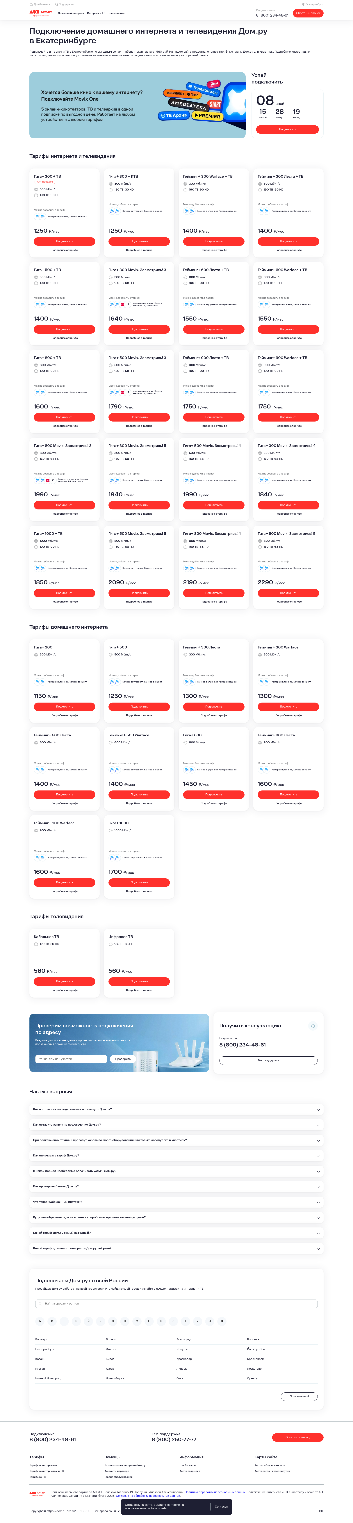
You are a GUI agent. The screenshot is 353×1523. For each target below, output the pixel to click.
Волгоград (183, 1339)
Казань (40, 1359)
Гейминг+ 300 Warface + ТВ (208, 176)
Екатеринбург (315, 4)
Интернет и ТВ (96, 13)
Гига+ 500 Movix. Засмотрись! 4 (212, 446)
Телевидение (116, 13)
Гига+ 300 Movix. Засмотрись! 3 (137, 270)
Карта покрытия (189, 1471)
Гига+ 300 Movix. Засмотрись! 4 (286, 446)
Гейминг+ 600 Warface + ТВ (282, 270)
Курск (110, 1369)
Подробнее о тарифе (64, 250)
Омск (180, 1378)
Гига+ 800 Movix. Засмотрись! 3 (63, 446)
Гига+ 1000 (118, 823)
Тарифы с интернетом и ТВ (46, 1471)
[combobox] (71, 1059)
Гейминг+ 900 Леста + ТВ (206, 358)
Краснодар (184, 1359)
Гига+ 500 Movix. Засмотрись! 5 (137, 534)
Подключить (287, 129)
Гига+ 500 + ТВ (47, 270)
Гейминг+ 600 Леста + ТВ (206, 270)
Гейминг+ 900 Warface (54, 823)
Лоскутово (254, 1369)
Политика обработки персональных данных (215, 1492)
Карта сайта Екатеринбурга (272, 1471)
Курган (40, 1369)
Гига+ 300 (43, 647)
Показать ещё (299, 1396)
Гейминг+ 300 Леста (201, 647)
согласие (173, 1505)
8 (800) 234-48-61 (272, 15)
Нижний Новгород (47, 1378)
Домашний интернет (71, 13)
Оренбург (254, 1378)
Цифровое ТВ (120, 937)
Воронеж (253, 1339)
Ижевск (111, 1349)
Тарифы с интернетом (43, 1465)
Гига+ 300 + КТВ (123, 176)
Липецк (181, 1369)
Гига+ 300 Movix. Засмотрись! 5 (137, 446)
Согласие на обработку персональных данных (148, 1496)
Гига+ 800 (192, 735)
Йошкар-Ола (256, 1349)
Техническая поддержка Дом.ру (125, 1465)
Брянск (111, 1339)
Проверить (123, 1059)
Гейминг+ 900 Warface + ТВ (282, 358)
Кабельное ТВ (46, 937)
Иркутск (182, 1349)
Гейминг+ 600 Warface (128, 735)
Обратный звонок (308, 13)
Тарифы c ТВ (37, 1477)
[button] (176, 53)
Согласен (221, 1506)
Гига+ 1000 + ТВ (48, 534)
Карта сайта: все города (269, 1465)
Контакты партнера (116, 1471)
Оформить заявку (298, 1437)
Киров (110, 1359)
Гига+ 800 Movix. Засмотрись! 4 (212, 534)
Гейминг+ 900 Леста (276, 735)
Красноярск (255, 1359)
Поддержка (66, 4)
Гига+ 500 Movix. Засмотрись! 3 (137, 358)
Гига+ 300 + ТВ (47, 176)
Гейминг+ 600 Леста (52, 735)
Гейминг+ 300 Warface (278, 647)
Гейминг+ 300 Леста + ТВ (280, 176)
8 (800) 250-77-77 (174, 1440)
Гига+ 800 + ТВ (47, 358)
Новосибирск (115, 1378)
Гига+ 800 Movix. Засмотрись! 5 (286, 534)
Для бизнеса (42, 4)
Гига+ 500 (117, 647)
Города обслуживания (118, 1477)
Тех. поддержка (268, 1060)
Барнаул (41, 1339)
